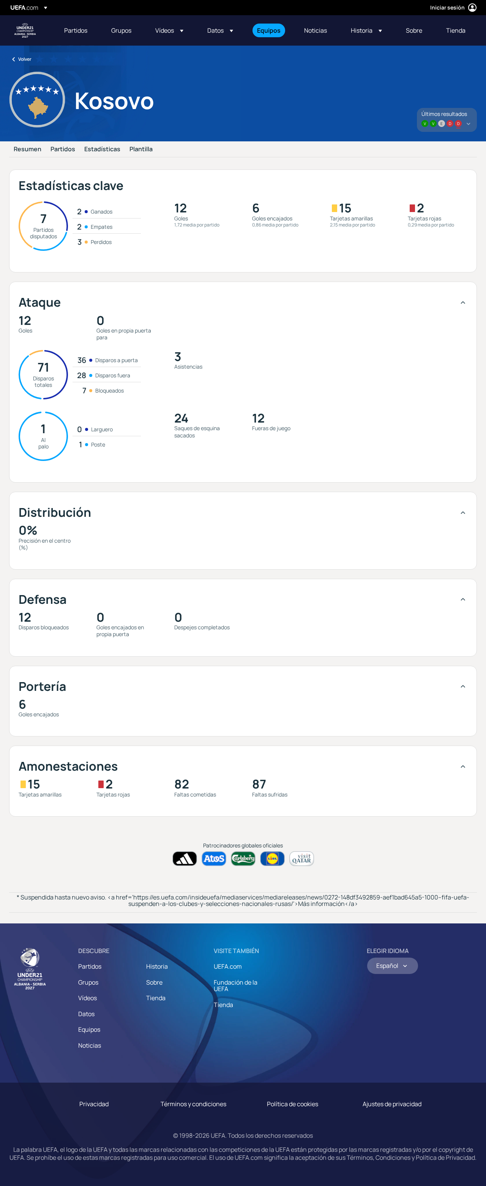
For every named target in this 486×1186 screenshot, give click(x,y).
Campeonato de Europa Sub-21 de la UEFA (25, 30)
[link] (75, 30)
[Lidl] (272, 858)
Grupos (88, 982)
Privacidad (94, 1104)
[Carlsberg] (243, 858)
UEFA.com (228, 966)
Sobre (154, 982)
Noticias (89, 1045)
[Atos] (214, 858)
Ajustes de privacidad (392, 1104)
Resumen (27, 149)
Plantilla (141, 149)
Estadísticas (102, 149)
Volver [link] (25, 59)
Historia (157, 966)
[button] (169, 30)
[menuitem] (78, 30)
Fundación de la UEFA (235, 985)
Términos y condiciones (193, 1104)
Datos (86, 1014)
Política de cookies (292, 1104)
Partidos (62, 149)
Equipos (89, 1029)
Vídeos (87, 998)
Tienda (156, 998)
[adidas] (184, 858)
